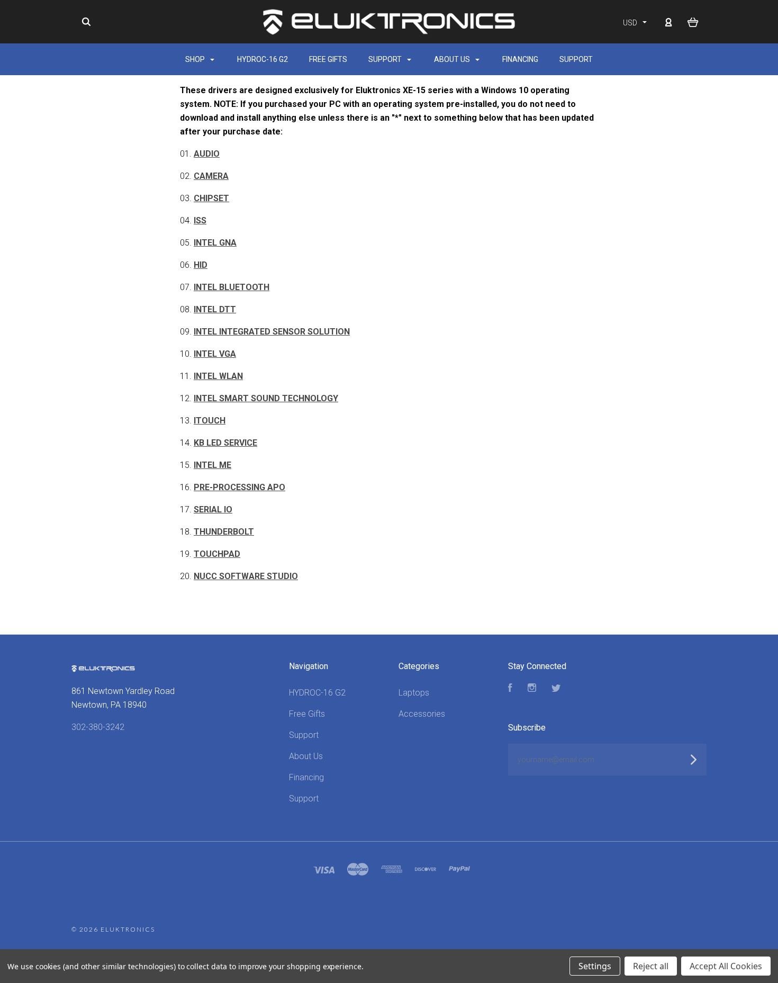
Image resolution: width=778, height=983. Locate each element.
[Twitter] (556, 689)
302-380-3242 (97, 727)
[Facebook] (510, 689)
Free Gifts (328, 59)
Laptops (414, 693)
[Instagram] (532, 689)
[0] (693, 22)
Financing (520, 59)
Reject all (650, 966)
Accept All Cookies (726, 966)
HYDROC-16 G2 (262, 59)
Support (385, 59)
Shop (195, 59)
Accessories (422, 714)
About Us (453, 59)
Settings (594, 966)
